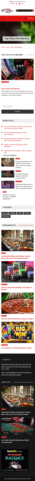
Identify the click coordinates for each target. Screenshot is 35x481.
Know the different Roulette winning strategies (17, 319)
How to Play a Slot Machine (10, 89)
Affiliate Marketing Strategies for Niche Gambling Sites (18, 151)
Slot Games (19, 181)
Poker (4, 191)
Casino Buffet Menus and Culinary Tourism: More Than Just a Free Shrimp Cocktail (18, 127)
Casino (17, 158)
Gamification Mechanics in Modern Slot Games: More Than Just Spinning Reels (17, 139)
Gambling (12, 213)
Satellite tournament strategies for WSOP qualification (16, 145)
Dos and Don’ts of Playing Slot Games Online (16, 348)
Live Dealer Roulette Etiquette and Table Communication (15, 133)
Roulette (18, 171)
